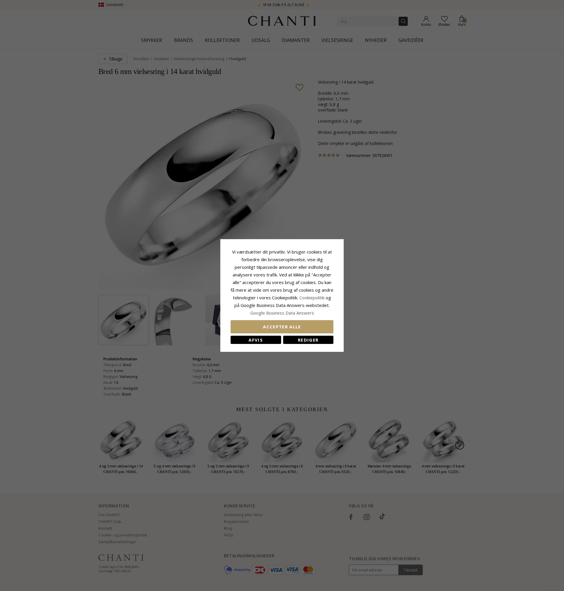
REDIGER (308, 340)
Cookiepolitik (312, 297)
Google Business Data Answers (282, 313)
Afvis (256, 340)
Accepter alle (282, 327)
